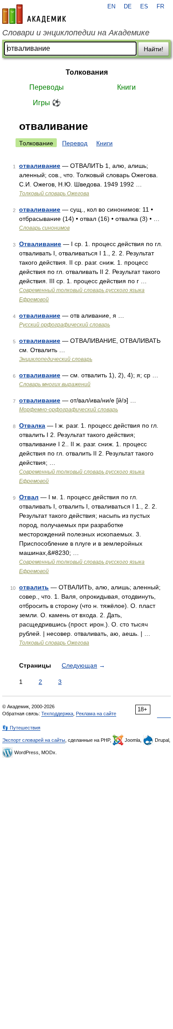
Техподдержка (57, 713)
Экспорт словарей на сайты (33, 740)
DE (128, 7)
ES (144, 7)
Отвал (29, 497)
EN (111, 7)
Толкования (87, 72)
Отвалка (32, 425)
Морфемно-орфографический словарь (68, 409)
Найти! (153, 49)
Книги (126, 87)
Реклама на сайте (96, 713)
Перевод (74, 143)
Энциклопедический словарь (55, 359)
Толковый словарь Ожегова (54, 193)
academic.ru (34, 14)
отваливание (39, 165)
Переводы (46, 87)
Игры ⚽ (47, 102)
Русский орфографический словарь (64, 325)
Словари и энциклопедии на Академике (75, 32)
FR (160, 7)
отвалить (34, 587)
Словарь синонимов (44, 228)
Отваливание (40, 243)
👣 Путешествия (21, 727)
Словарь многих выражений (54, 384)
